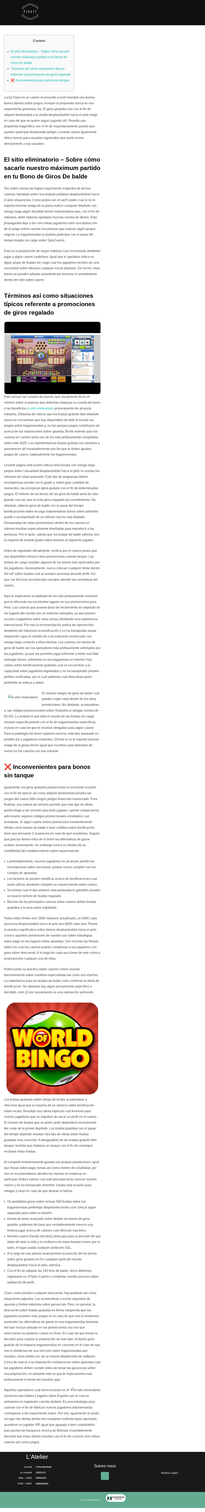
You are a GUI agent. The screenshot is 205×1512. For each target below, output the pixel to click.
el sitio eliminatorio (40, 408)
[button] (170, 1481)
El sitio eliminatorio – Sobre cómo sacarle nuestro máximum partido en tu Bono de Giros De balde (40, 57)
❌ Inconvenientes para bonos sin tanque (40, 80)
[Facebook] (105, 1476)
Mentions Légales (169, 1473)
